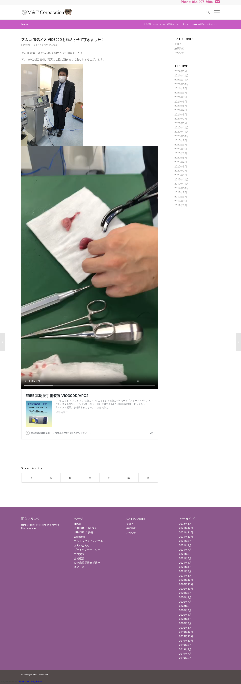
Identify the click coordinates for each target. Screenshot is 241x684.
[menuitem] (208, 12)
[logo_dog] (46, 12)
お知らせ (179, 52)
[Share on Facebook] (31, 477)
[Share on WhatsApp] (89, 477)
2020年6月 (180, 153)
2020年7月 (180, 149)
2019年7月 (180, 201)
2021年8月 (180, 92)
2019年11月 (181, 183)
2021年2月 (180, 118)
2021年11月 (181, 80)
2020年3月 (180, 166)
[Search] (208, 12)
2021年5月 (180, 105)
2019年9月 (180, 192)
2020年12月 (181, 127)
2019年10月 (181, 188)
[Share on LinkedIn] (128, 477)
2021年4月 (180, 110)
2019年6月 (180, 205)
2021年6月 (180, 101)
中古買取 (79, 554)
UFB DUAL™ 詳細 (83, 532)
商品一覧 (79, 567)
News (24, 24)
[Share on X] (50, 477)
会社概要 (79, 558)
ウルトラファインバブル (88, 541)
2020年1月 (180, 175)
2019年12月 (181, 179)
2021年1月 (180, 123)
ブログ (177, 44)
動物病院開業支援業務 (87, 562)
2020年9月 (180, 140)
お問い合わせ (82, 545)
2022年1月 (180, 71)
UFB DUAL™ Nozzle (85, 528)
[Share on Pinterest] (109, 477)
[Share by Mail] (148, 477)
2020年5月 (180, 157)
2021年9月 (180, 88)
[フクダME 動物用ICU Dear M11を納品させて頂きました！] (2, 342)
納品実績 (53, 45)
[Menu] (216, 12)
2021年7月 (180, 97)
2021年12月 (181, 75)
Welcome (79, 536)
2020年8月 (180, 144)
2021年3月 (180, 114)
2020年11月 (181, 131)
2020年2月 (180, 170)
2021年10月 (181, 84)
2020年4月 (180, 162)
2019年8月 (180, 196)
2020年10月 (181, 136)
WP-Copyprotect (34, 681)
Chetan (21, 681)
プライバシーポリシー (87, 549)
